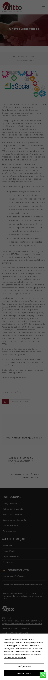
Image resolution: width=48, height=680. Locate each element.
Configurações (24, 666)
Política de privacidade (15, 657)
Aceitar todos (24, 673)
